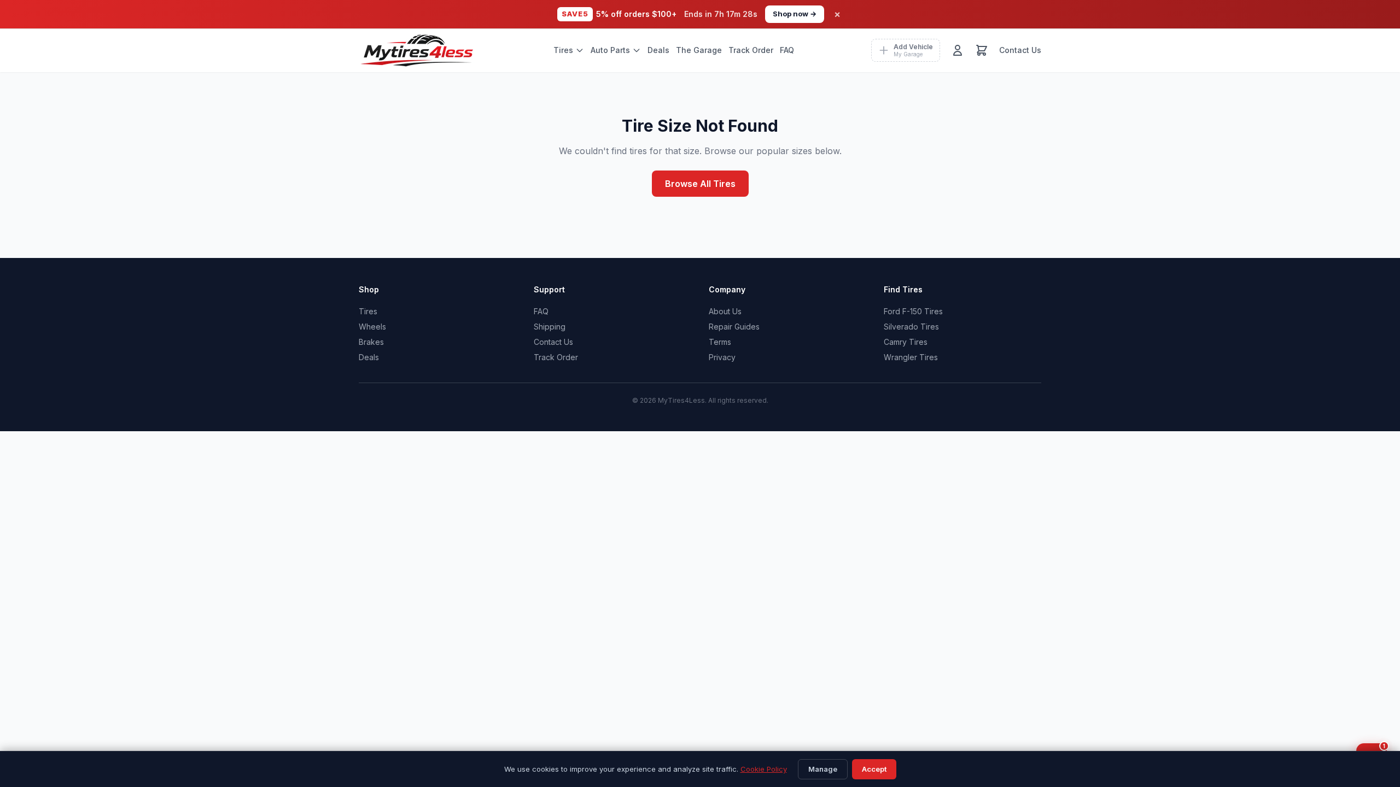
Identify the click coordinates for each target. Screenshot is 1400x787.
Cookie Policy (763, 769)
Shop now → (794, 13)
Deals (658, 50)
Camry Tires (906, 341)
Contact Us (1020, 50)
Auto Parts (610, 50)
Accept (874, 769)
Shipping (549, 326)
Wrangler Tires (911, 357)
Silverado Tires (911, 326)
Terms (720, 341)
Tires (563, 50)
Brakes (371, 341)
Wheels (372, 326)
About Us (725, 311)
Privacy (722, 357)
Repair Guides (734, 326)
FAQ (787, 50)
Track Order (750, 50)
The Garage (699, 50)
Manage (822, 769)
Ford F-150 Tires (913, 311)
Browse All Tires (700, 183)
